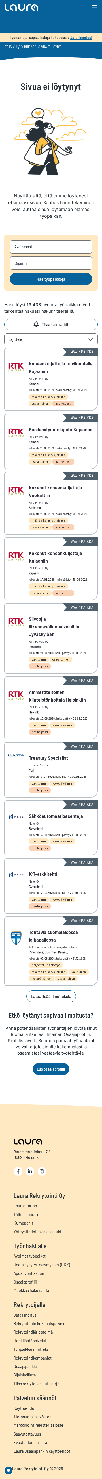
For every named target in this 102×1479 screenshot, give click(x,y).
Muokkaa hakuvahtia (31, 1290)
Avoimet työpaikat (30, 1255)
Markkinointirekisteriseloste (38, 1425)
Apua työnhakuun (29, 1273)
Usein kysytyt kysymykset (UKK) (42, 1264)
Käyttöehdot (25, 1408)
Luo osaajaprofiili (51, 1068)
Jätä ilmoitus (25, 1314)
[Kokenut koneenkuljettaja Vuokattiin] (51, 503)
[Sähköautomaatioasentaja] (51, 828)
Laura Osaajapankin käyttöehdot (42, 1451)
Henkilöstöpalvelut (30, 1340)
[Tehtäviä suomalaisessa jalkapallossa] (51, 951)
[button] (35, 7)
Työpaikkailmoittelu (31, 1349)
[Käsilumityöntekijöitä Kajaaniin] (51, 441)
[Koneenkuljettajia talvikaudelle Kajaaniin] (51, 379)
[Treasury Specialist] (51, 770)
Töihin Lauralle (26, 1214)
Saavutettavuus (27, 1433)
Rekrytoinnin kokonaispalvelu (39, 1323)
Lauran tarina (25, 1205)
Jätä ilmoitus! (81, 37)
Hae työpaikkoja (51, 279)
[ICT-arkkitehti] (51, 886)
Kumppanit (23, 1222)
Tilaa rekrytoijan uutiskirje (37, 1383)
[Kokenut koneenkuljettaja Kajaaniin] (51, 569)
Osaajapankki (25, 1366)
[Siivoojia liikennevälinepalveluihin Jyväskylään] (51, 638)
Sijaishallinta (25, 1374)
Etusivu (10, 47)
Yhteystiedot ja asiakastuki (37, 1231)
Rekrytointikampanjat (33, 1357)
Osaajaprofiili (25, 1281)
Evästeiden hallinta (30, 1442)
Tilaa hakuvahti (55, 324)
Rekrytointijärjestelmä (33, 1331)
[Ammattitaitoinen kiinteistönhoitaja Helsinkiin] (51, 708)
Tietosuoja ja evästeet (33, 1416)
